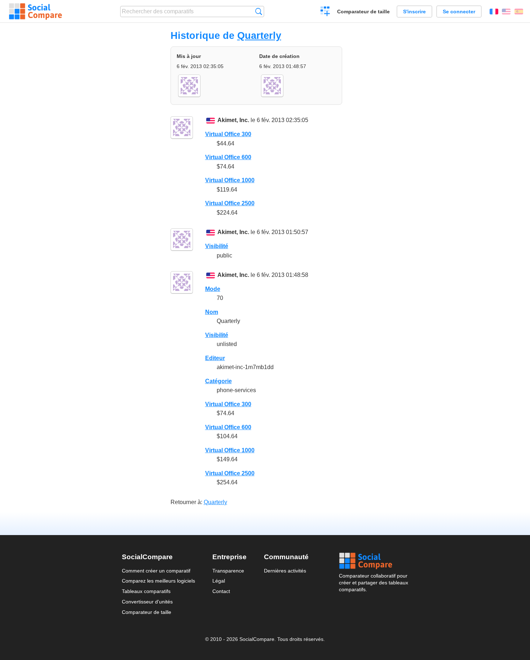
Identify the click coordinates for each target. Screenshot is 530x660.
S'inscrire (414, 11)
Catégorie (218, 381)
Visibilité (216, 246)
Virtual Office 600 (228, 157)
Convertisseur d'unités (147, 602)
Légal (218, 581)
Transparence (228, 571)
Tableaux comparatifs (146, 591)
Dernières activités (285, 571)
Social (373, 561)
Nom (211, 312)
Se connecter (459, 11)
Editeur (215, 358)
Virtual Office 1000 (230, 180)
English (506, 11)
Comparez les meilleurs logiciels (158, 581)
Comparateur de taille (363, 11)
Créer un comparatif (325, 12)
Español (518, 11)
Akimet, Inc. (233, 120)
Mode (212, 289)
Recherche (258, 11)
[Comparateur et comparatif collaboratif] (35, 11)
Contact (221, 591)
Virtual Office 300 (228, 134)
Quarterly (259, 35)
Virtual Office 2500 (230, 203)
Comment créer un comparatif (156, 571)
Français (494, 11)
